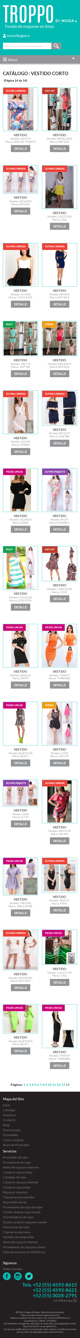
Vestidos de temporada (18, 1237)
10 (49, 1084)
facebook (7, 1276)
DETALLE (20, 149)
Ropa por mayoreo (15, 1192)
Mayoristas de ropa (16, 1227)
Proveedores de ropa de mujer (23, 1207)
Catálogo (9, 1110)
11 (54, 1084)
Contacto (9, 1120)
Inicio (6, 1105)
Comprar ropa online (16, 1187)
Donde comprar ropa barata (21, 1212)
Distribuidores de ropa (18, 1217)
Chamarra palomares (17, 1232)
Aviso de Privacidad (16, 1145)
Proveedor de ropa (15, 1157)
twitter (29, 1276)
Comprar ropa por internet (20, 1182)
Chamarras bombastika (18, 1197)
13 (63, 1084)
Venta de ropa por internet (20, 1242)
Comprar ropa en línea (17, 1172)
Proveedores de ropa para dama (24, 1247)
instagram (18, 1276)
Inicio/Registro (18, 35)
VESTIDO (20, 109)
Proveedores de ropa (17, 1162)
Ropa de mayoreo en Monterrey (24, 1252)
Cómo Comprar (13, 1140)
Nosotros (9, 1115)
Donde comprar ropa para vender (25, 1222)
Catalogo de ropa (14, 1177)
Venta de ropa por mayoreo (21, 1167)
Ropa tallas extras (15, 1202)
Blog (6, 1125)
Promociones (12, 1130)
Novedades (10, 1135)
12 (58, 1084)
